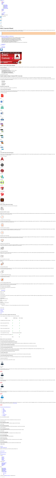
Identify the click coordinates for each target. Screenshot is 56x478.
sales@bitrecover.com (3, 454)
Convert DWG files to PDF (5, 37)
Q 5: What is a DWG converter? (4, 352)
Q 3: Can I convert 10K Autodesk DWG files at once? (6, 347)
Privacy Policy (3, 463)
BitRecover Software (7, 475)
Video (3, 408)
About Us (3, 9)
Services (3, 457)
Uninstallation (2, 311)
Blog (2, 3)
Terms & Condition (4, 462)
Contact (3, 10)
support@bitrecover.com (3, 452)
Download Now (3, 44)
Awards (3, 459)
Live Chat (4, 12)
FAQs (3, 412)
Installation (1, 310)
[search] (2, 11)
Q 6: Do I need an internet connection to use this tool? (7, 355)
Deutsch (6, 5)
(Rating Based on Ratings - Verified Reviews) (7, 36)
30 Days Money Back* (2, 47)
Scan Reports (3, 460)
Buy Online (4, 415)
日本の (7, 8)
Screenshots (4, 410)
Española (6, 6)
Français (7, 7)
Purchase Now (3, 46)
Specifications (4, 411)
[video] (0, 20)
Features (4, 409)
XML (2, 465)
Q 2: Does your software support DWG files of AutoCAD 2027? (7, 344)
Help (3, 474)
